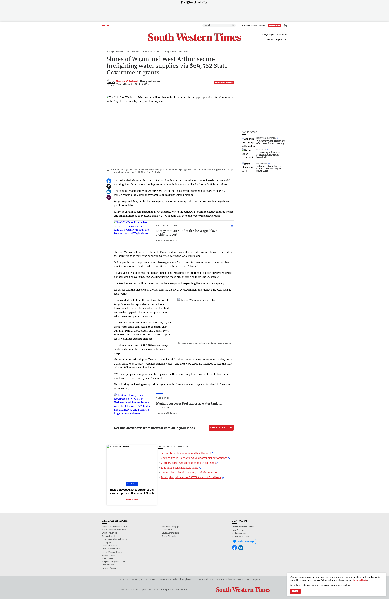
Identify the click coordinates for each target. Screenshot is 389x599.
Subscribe (274, 25)
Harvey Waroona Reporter (112, 552)
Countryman (107, 542)
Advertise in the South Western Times (233, 579)
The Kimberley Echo (110, 558)
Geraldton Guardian (109, 545)
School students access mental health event (186, 453)
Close (295, 591)
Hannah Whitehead (225, 82)
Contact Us (123, 579)
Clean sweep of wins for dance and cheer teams (188, 462)
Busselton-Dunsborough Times (114, 539)
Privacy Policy (167, 589)
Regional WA (170, 51)
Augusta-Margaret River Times (114, 530)
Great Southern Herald (152, 51)
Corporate (256, 579)
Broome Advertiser (109, 533)
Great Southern (132, 51)
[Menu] (103, 25)
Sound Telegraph (169, 536)
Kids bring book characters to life (179, 467)
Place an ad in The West (203, 579)
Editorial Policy (164, 579)
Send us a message (245, 541)
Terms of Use (181, 589)
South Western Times (170, 533)
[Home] (108, 25)
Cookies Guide (360, 580)
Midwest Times (108, 565)
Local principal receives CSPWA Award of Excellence (191, 477)
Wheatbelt (184, 51)
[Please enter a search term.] (233, 25)
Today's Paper (267, 35)
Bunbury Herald (108, 536)
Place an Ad (282, 35)
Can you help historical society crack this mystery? (190, 472)
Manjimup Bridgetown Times (113, 561)
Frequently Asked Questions (143, 579)
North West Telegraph (170, 526)
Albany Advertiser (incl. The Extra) (115, 526)
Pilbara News (167, 530)
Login (262, 25)
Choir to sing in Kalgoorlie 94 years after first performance (194, 457)
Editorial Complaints (182, 579)
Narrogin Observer (115, 51)
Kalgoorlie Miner (108, 555)
